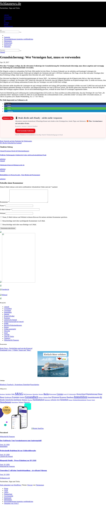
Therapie (89, 400)
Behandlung (35, 394)
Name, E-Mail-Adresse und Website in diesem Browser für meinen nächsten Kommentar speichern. (34, 217)
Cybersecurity (72, 394)
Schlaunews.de (10, 3)
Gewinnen (7, 310)
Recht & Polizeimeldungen (20, 151)
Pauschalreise (34, 384)
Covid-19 (65, 394)
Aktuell (2, 52)
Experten (15, 397)
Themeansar (40, 485)
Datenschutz (8, 43)
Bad (24, 394)
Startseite (7, 37)
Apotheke (8, 394)
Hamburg (41, 397)
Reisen (6, 327)
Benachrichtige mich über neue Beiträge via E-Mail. (19, 224)
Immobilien (8, 19)
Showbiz (7, 331)
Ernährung (8, 397)
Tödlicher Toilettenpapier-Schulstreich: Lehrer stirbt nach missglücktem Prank (23, 155)
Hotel (49, 397)
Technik (6, 334)
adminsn (2, 159)
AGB (6, 490)
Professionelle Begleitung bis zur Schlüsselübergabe (18, 450)
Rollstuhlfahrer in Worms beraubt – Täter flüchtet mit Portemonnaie (20, 175)
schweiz (54, 400)
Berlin (6, 24)
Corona (6, 22)
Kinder (2, 400)
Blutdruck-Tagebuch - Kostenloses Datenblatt (15, 384)
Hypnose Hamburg (66, 397)
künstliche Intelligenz (13, 400)
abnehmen (2, 394)
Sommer (70, 400)
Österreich (27, 402)
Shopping (7, 46)
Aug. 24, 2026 (5, 444)
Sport (6, 333)
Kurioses (8, 151)
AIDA (6, 492)
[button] (7, 104)
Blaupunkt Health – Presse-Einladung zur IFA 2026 (18, 460)
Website (2, 213)
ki (4, 21)
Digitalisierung (91, 394)
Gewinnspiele (8, 496)
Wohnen (21, 402)
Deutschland (81, 394)
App (12, 394)
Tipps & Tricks (9, 336)
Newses (30, 485)
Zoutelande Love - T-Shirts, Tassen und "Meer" (15, 350)
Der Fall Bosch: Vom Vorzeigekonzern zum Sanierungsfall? (21, 440)
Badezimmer (29, 394)
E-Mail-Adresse (6, 209)
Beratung (41, 394)
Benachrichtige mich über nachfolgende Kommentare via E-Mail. (23, 221)
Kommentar (4, 202)
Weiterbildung (14, 402)
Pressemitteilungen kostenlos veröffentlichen (18, 39)
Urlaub (93, 400)
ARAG (6, 15)
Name (2, 206)
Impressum (7, 45)
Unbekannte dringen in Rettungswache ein (12, 165)
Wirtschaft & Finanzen (11, 340)
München (30, 400)
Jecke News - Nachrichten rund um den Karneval (16, 348)
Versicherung (8, 26)
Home (6, 488)
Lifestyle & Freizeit (10, 320)
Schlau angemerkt (10, 329)
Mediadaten (8, 41)
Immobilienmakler (94, 397)
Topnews (7, 338)
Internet (6, 314)
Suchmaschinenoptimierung (79, 400)
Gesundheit (8, 17)
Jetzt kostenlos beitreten (25, 131)
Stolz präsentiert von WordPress (10, 485)
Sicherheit (64, 400)
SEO (58, 400)
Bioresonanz (52, 394)
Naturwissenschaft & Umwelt (13, 321)
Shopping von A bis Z (11, 503)
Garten (22, 397)
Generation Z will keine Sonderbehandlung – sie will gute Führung (23, 470)
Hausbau (45, 397)
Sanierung (47, 400)
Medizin (24, 400)
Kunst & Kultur (9, 316)
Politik (6, 323)
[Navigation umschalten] (1, 30)
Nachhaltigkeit (38, 400)
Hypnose (55, 397)
